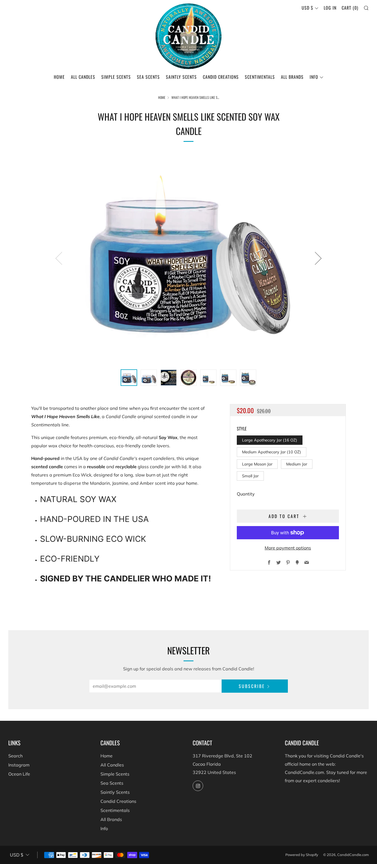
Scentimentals (260, 77)
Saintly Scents (181, 77)
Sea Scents (148, 77)
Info (314, 77)
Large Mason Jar (257, 464)
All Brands (292, 77)
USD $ (307, 7)
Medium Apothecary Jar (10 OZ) (271, 451)
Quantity (246, 494)
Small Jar (250, 475)
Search (15, 756)
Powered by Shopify (301, 854)
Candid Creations (221, 77)
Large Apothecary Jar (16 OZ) (269, 440)
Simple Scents (116, 77)
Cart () (350, 7)
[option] (188, 258)
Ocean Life (19, 774)
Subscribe (252, 686)
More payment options (288, 548)
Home (59, 77)
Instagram (19, 765)
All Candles (83, 77)
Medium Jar (296, 464)
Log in (330, 7)
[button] (129, 377)
